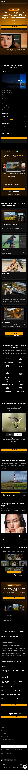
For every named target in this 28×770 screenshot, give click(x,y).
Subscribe (14, 744)
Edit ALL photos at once (14, 556)
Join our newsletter (7, 737)
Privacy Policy (3, 749)
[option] (14, 414)
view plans (14, 26)
